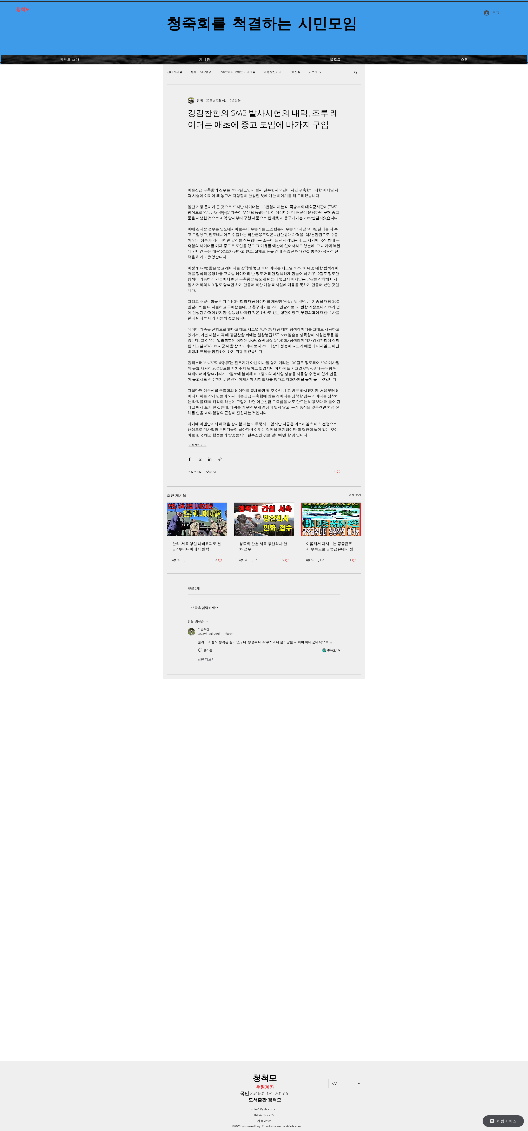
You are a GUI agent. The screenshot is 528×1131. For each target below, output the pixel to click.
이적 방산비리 (272, 72)
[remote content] (264, 158)
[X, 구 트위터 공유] (200, 459)
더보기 (313, 72)
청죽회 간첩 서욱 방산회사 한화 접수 (263, 546)
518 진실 (295, 72)
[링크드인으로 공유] (210, 459)
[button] (356, 72)
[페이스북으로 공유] (190, 459)
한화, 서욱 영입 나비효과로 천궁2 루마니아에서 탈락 (196, 546)
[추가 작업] (337, 100)
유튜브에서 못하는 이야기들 (237, 72)
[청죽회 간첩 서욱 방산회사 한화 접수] (264, 519)
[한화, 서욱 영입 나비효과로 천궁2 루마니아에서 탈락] (197, 519)
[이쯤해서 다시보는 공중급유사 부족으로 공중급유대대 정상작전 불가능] (331, 519)
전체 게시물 (174, 72)
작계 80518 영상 (200, 72)
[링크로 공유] (220, 459)
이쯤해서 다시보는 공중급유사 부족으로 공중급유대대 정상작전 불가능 (329, 546)
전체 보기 (355, 495)
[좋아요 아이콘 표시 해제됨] (200, 650)
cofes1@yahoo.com (264, 1109)
